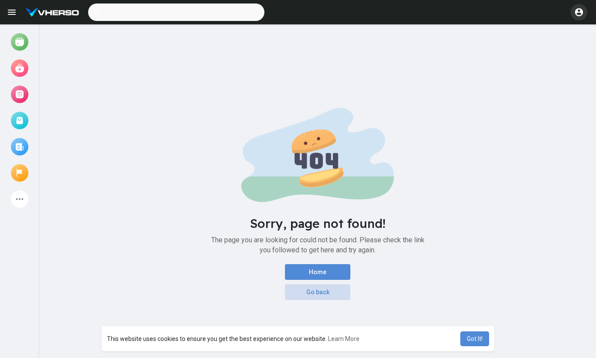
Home (317, 271)
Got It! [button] (475, 338)
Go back (317, 292)
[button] (176, 12)
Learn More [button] (344, 338)
